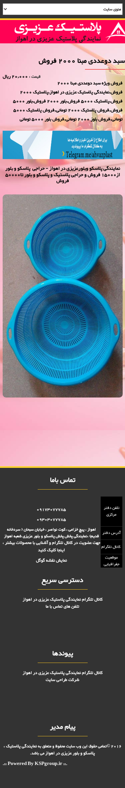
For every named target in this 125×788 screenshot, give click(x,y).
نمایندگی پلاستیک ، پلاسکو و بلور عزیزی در (49, 749)
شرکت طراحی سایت (62, 680)
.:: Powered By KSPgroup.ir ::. (35, 764)
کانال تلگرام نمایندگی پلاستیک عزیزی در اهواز (63, 600)
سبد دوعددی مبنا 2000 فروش (102, 413)
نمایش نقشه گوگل (51, 561)
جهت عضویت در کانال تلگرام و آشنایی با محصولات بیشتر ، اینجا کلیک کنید (51, 546)
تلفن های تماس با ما (62, 607)
